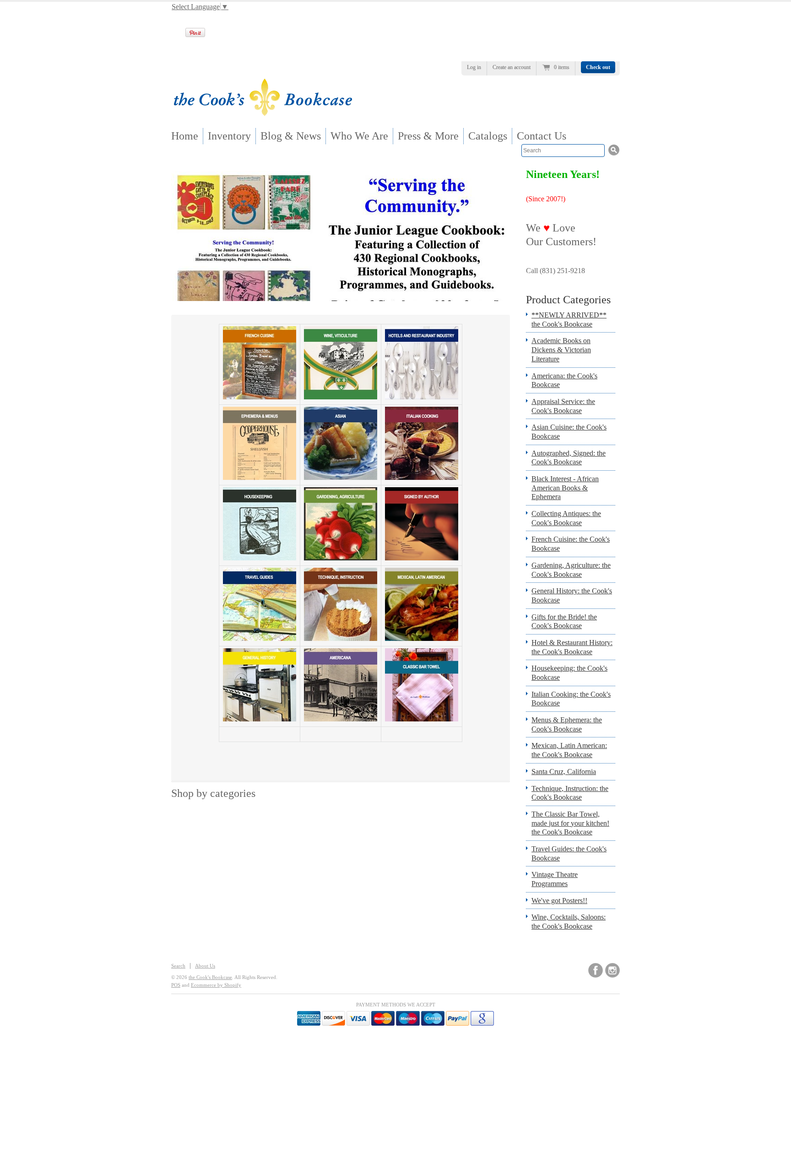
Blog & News (290, 136)
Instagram (612, 970)
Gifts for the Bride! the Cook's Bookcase (564, 621)
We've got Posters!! (559, 900)
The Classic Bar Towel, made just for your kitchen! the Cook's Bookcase (570, 823)
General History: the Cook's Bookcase (571, 595)
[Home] (262, 113)
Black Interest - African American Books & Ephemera (565, 487)
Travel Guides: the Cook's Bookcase (569, 853)
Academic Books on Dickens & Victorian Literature (561, 349)
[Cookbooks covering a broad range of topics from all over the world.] (259, 719)
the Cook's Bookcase (210, 977)
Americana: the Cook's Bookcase (564, 380)
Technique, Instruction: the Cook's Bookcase (569, 793)
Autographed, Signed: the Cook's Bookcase (568, 457)
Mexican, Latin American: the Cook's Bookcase (569, 750)
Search (178, 965)
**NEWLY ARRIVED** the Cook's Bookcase (569, 319)
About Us (205, 965)
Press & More (428, 136)
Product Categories (568, 300)
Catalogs (487, 136)
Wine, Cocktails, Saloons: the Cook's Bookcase (568, 921)
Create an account (512, 67)
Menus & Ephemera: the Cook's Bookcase (566, 724)
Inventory (229, 136)
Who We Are (359, 136)
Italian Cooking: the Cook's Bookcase (571, 698)
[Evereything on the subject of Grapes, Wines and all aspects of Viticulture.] (340, 397)
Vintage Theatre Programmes (554, 879)
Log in (474, 67)
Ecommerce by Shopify (216, 985)
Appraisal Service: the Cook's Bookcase (563, 406)
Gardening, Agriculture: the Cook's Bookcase (571, 569)
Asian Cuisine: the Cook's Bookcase (569, 431)
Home (184, 136)
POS (175, 985)
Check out (598, 67)
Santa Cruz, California (563, 771)
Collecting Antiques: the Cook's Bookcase (566, 518)
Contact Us (541, 136)
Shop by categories (213, 793)
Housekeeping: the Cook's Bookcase (569, 672)
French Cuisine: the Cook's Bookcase (570, 543)
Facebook (595, 970)
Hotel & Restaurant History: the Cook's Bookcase (571, 647)
